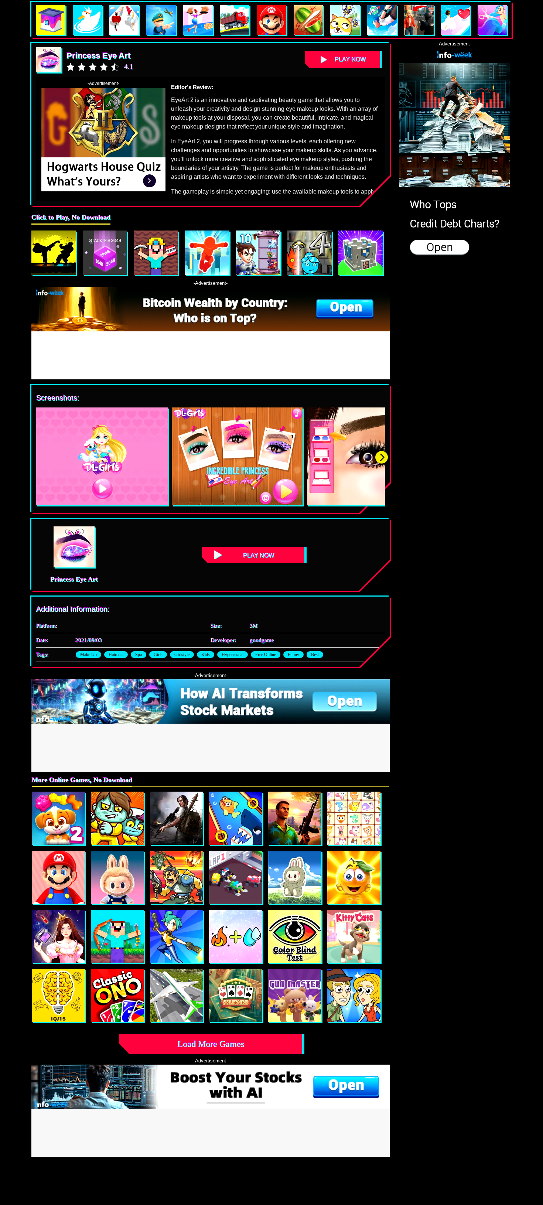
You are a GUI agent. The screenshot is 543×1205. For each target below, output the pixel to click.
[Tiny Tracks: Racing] (235, 877)
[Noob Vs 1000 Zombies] (117, 936)
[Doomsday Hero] (176, 818)
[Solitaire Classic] (235, 995)
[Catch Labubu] (294, 877)
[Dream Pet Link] (353, 818)
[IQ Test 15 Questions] (58, 995)
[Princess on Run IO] (58, 936)
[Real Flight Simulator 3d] (176, 995)
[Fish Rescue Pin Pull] (235, 818)
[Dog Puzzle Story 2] (58, 818)
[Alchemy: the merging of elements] (235, 936)
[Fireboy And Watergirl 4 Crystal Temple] (309, 253)
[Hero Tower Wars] (258, 253)
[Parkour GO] (207, 253)
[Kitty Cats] (353, 936)
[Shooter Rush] (176, 936)
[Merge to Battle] (360, 253)
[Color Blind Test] (294, 936)
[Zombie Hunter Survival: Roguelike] (176, 877)
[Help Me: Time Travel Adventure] (353, 995)
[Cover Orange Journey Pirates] (353, 877)
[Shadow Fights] (53, 253)
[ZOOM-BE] (117, 818)
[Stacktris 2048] (105, 253)
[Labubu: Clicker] (117, 877)
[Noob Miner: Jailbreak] (156, 253)
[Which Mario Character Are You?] (58, 877)
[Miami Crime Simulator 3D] (294, 818)
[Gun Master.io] (294, 995)
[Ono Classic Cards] (117, 995)
